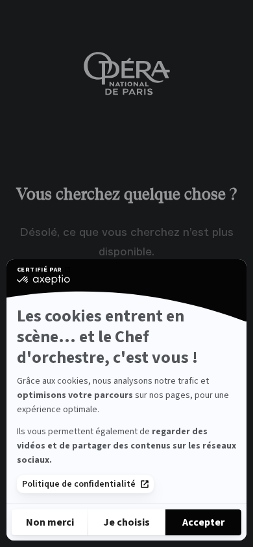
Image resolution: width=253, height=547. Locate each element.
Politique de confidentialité (79, 484)
